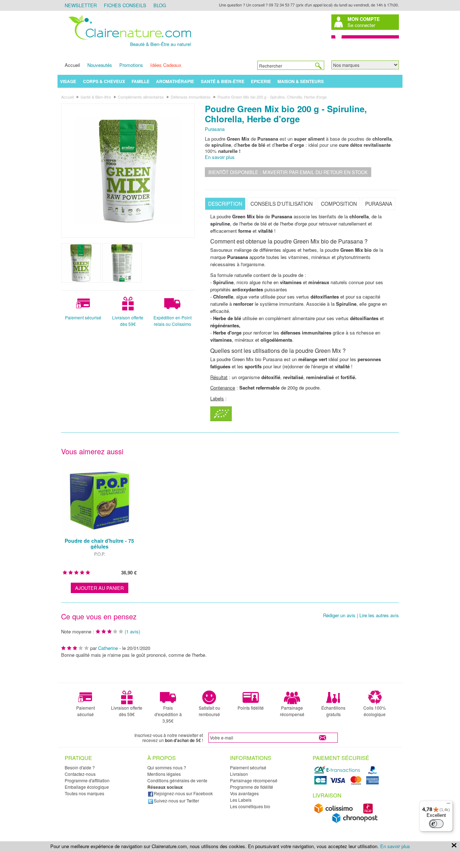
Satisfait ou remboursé (209, 711)
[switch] (436, 823)
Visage (68, 81)
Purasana (215, 129)
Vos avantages (244, 793)
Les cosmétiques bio (250, 806)
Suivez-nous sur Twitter (176, 800)
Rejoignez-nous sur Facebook (183, 793)
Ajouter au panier (99, 587)
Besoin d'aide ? (80, 767)
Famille (141, 81)
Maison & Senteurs (300, 81)
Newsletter (81, 5)
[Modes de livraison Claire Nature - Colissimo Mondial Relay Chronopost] (348, 821)
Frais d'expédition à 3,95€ (168, 714)
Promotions (131, 65)
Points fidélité (251, 708)
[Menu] (448, 805)
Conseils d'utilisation (281, 203)
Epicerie (261, 81)
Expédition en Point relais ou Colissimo (172, 320)
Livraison (239, 774)
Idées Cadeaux (165, 65)
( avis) (132, 631)
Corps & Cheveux (104, 81)
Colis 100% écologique (374, 711)
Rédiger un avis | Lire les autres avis (361, 615)
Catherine (108, 648)
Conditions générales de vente (177, 780)
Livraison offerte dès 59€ (127, 320)
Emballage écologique (87, 787)
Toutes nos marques (84, 793)
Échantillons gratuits (333, 711)
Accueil (72, 65)
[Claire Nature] (128, 47)
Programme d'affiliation (87, 780)
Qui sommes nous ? (166, 767)
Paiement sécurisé (83, 317)
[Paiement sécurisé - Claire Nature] (348, 784)
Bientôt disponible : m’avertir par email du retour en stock (288, 172)
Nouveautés (99, 65)
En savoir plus (220, 157)
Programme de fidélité (251, 787)
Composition (339, 203)
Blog (159, 5)
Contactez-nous (80, 774)
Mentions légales (164, 774)
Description (225, 203)
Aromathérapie (175, 81)
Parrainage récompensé (292, 711)
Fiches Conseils (125, 5)
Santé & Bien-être (222, 81)
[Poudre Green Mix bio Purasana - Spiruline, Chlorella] (128, 170)
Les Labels (241, 800)
